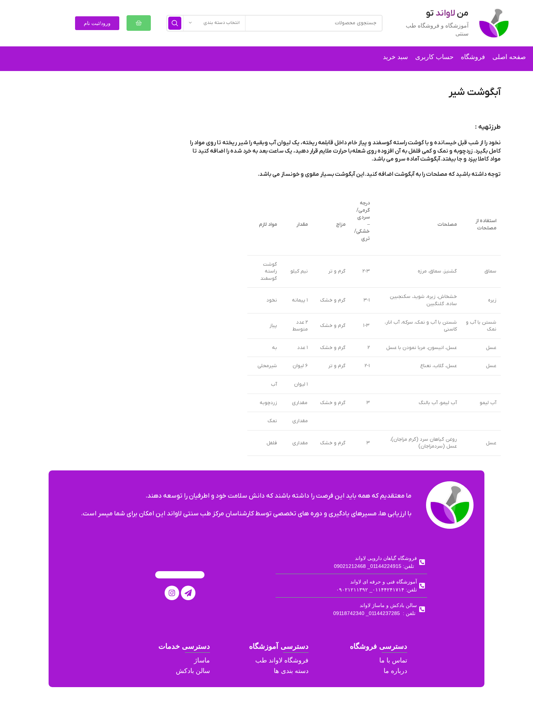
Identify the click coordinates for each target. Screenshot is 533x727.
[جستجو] (174, 23)
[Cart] (139, 23)
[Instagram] (172, 593)
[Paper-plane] (188, 593)
